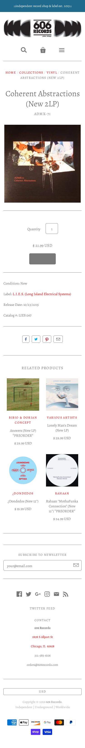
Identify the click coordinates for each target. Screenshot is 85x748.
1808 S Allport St (42, 637)
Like (25, 339)
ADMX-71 (42, 113)
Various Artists (62, 417)
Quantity (33, 229)
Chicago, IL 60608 (42, 646)
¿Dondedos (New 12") (23, 501)
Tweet (36, 339)
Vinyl (52, 72)
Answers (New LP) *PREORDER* (23, 433)
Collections (31, 72)
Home (10, 72)
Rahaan (62, 493)
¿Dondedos (23, 493)
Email (58, 339)
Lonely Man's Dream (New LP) (62, 428)
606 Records (54, 702)
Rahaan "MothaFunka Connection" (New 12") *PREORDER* (62, 506)
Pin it (47, 339)
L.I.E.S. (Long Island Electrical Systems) (42, 294)
